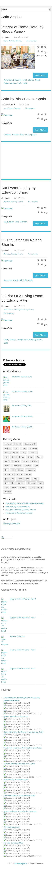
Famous (8, 461)
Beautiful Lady (30, 444)
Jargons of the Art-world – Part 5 (22, 668)
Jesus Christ (9, 479)
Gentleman (17, 466)
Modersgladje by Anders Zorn (16, 716)
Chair (6, 339)
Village (39, 487)
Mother (35, 479)
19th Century (9, 309)
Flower (25, 461)
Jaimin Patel (9, 104)
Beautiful (17, 80)
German (28, 466)
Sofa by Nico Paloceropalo (23, 99)
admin (6, 37)
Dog (6, 221)
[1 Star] (38, 47)
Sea (6, 487)
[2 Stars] (42, 47)
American (8, 80)
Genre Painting (9, 40)
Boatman (33, 448)
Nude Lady (9, 483)
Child (24, 452)
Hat (6, 470)
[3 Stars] (45, 47)
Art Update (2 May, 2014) (21, 406)
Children (33, 452)
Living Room (22, 339)
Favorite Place (18, 134)
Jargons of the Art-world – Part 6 (22, 650)
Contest (7, 134)
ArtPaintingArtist (11, 2)
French (34, 461)
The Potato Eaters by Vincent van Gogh (19, 795)
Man (27, 479)
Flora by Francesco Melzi (13, 843)
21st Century (8, 108)
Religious (31, 483)
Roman (13, 83)
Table (25, 83)
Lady (20, 479)
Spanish (33, 134)
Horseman (9, 474)
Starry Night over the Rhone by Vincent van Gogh (23, 732)
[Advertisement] (24, 161)
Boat (24, 448)
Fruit (7, 466)
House (19, 474)
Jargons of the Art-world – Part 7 (22, 617)
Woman (23, 221)
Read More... (40, 75)
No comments (32, 40)
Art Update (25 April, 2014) (22, 416)
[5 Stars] (42, 51)
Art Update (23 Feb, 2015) (22, 376)
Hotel (24, 80)
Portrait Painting (10, 201)
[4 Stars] (38, 51)
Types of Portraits (17, 636)
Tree (31, 487)
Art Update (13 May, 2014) (22, 391)
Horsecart (31, 470)
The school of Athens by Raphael (19, 513)
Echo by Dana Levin (11, 827)
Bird (16, 448)
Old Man (20, 483)
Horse (20, 470)
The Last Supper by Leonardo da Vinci (21, 509)
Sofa (19, 83)
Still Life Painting (21, 309)
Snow (14, 487)
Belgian (8, 448)
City (6, 457)
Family (39, 457)
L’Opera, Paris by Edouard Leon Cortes (19, 763)
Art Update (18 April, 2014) (22, 427)
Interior (31, 80)
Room (39, 339)
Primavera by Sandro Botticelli (18, 506)
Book (15, 280)
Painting (32, 339)
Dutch (21, 457)
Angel (19, 444)
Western (19, 40)
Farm (17, 461)
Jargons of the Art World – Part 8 (23, 599)
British (15, 452)
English (30, 457)
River (40, 483)
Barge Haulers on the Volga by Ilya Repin (20, 811)
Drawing (17, 108)
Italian (11, 221)
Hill (13, 470)
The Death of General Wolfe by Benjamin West (24, 503)
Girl (20, 280)
